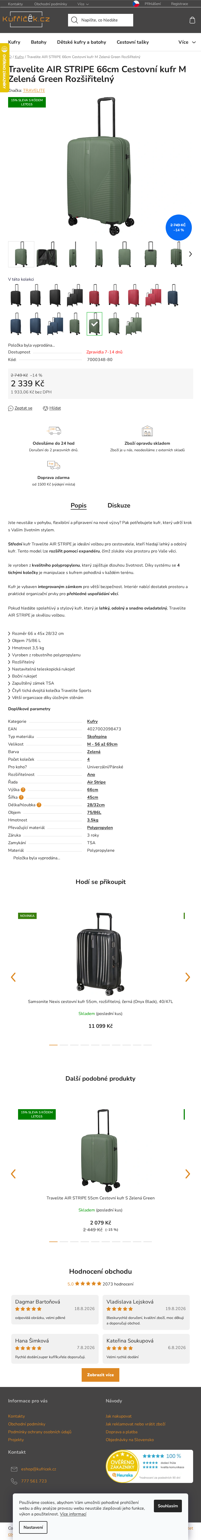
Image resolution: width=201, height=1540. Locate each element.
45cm (92, 797)
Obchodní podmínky (50, 4)
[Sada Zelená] (134, 324)
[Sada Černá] (75, 295)
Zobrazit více (100, 1375)
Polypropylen (100, 828)
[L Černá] (55, 295)
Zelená (93, 752)
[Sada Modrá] (55, 324)
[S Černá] (16, 295)
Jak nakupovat (119, 1416)
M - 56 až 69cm (102, 744)
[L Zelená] (114, 324)
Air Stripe (96, 782)
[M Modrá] (16, 324)
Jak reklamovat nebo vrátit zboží (135, 1424)
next (188, 977)
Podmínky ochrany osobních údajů (39, 1432)
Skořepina (97, 737)
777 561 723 (34, 1481)
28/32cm (96, 805)
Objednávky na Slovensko (130, 1440)
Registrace (179, 3)
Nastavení (33, 1527)
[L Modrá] (35, 324)
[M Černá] (35, 295)
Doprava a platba (121, 1432)
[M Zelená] (94, 324)
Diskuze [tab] (119, 505)
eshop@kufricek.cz (38, 1469)
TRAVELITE (34, 90)
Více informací (73, 1514)
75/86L (94, 812)
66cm (92, 790)
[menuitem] (14, 42)
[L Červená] (134, 295)
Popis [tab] (79, 505)
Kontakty (15, 4)
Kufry (92, 721)
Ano (91, 774)
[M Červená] (114, 295)
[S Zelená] (75, 324)
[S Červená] (94, 295)
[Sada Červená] (153, 295)
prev (13, 977)
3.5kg (92, 820)
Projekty (16, 1440)
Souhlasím (168, 1506)
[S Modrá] (173, 295)
